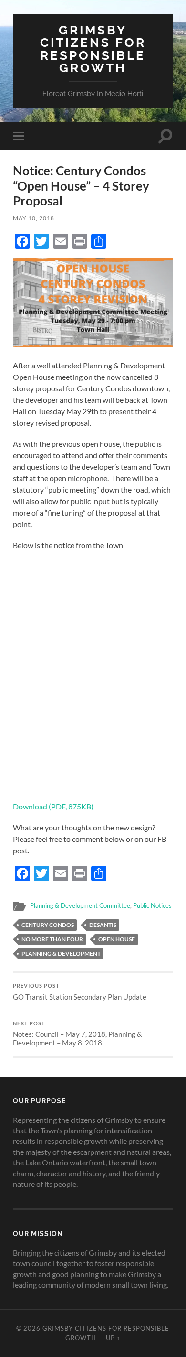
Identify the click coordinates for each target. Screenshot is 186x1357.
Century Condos (47, 924)
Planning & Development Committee (80, 905)
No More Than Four (52, 939)
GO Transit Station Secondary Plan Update (79, 992)
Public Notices (152, 905)
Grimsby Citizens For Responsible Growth (93, 48)
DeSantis (102, 924)
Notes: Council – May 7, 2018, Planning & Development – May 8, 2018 (77, 1034)
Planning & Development (61, 953)
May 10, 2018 (33, 218)
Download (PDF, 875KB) (53, 806)
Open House (116, 939)
